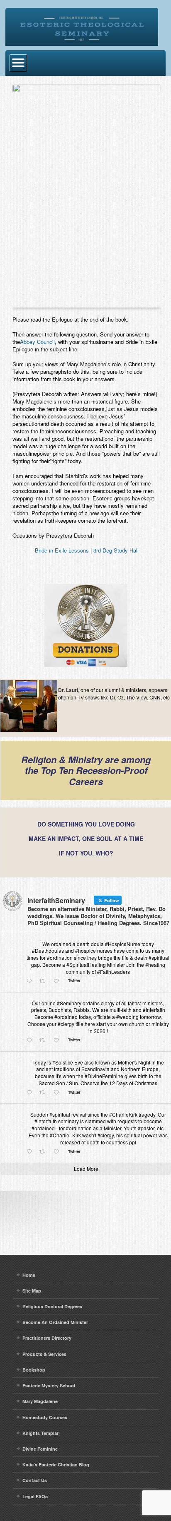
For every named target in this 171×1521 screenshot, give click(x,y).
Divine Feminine (40, 1449)
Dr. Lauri (68, 690)
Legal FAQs (35, 1496)
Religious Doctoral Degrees (52, 1306)
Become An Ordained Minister (55, 1322)
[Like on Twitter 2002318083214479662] (58, 1092)
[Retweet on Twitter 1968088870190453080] (44, 1151)
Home (28, 1275)
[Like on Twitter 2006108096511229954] (58, 981)
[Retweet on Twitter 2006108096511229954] (44, 981)
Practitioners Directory (46, 1338)
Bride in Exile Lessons (62, 550)
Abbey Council (37, 342)
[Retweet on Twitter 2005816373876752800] (44, 1040)
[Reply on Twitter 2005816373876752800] (30, 1040)
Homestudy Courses (44, 1417)
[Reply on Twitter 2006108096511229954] (30, 981)
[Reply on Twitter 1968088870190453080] (30, 1151)
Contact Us (34, 1480)
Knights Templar (40, 1433)
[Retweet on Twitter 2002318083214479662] (44, 1092)
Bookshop (33, 1370)
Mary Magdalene (40, 1401)
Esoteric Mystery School (48, 1385)
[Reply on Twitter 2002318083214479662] (30, 1092)
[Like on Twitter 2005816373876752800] (58, 1040)
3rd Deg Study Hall (116, 550)
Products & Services (44, 1354)
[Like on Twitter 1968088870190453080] (58, 1151)
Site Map (31, 1291)
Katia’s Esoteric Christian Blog (55, 1464)
